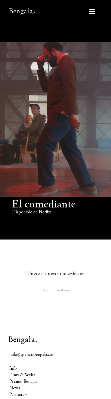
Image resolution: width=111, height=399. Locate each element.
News (14, 388)
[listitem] (55, 120)
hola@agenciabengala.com (32, 354)
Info (13, 368)
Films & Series (22, 375)
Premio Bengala (23, 381)
